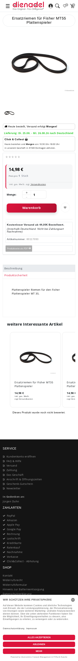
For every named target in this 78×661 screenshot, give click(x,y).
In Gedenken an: (14, 496)
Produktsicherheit (16, 275)
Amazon (12, 520)
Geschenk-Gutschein (20, 484)
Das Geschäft (15, 474)
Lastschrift (14, 538)
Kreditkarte (14, 543)
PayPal (11, 515)
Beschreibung (13, 268)
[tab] (39, 268)
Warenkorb (31, 208)
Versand (12, 465)
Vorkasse (12, 556)
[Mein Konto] (51, 6)
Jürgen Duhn (11, 501)
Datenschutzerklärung (17, 594)
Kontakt (8, 575)
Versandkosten (38, 184)
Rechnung (13, 534)
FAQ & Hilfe (14, 461)
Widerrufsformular (15, 584)
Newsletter (14, 488)
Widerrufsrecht (12, 580)
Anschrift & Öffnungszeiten (24, 479)
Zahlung (12, 470)
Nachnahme (15, 552)
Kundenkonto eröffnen (21, 456)
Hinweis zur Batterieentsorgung (23, 589)
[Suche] (57, 6)
